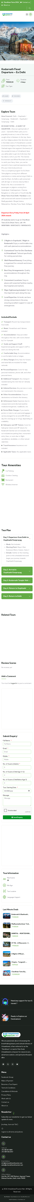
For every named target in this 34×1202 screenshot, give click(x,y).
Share (6, 96)
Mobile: (5, 756)
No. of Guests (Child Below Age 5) (15, 780)
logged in (14, 683)
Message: (6, 795)
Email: (5, 748)
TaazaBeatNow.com (25, 1196)
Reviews (17, 96)
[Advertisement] (17, 506)
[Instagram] (12, 1064)
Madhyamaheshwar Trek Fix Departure (20, 924)
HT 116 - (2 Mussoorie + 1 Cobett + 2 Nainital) (19, 943)
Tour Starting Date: (10, 787)
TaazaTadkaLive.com (15, 1196)
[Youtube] (17, 1064)
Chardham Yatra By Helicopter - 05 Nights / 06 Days (20, 972)
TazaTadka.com (21, 1199)
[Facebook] (3, 1064)
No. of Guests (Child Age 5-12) (13, 772)
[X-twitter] (8, 1064)
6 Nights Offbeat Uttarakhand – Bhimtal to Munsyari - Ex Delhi (20, 954)
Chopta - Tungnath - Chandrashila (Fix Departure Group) (18, 962)
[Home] (7, 14)
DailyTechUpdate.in (13, 1199)
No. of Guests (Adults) (11, 764)
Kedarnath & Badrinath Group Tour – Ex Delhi (19, 914)
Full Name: (6, 740)
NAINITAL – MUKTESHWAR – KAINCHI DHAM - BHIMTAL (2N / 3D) (21, 933)
